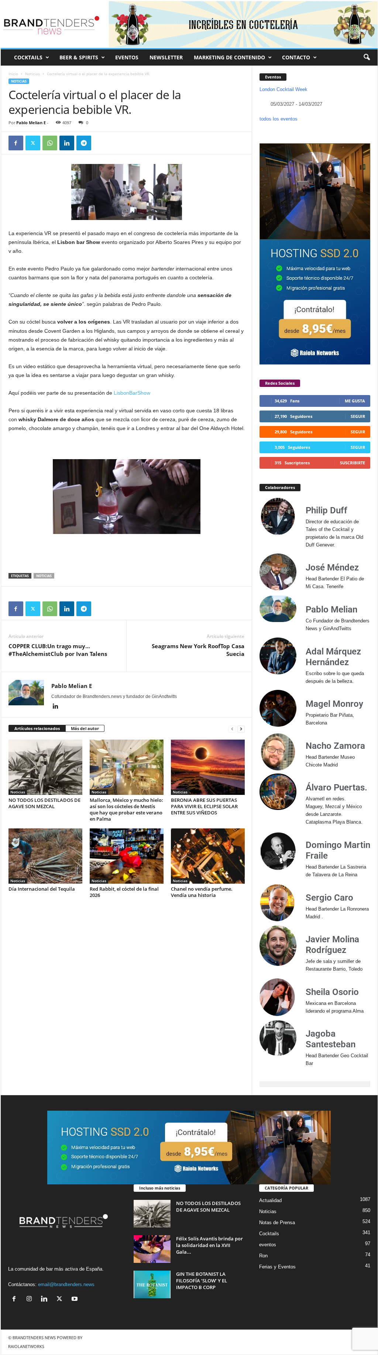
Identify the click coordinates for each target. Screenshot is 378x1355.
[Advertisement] (126, 554)
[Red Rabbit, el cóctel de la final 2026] (127, 856)
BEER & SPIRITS (78, 57)
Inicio (13, 73)
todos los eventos (279, 119)
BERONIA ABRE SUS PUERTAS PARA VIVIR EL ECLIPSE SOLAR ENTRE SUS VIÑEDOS (204, 806)
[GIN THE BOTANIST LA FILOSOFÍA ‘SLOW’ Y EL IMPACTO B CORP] (152, 1284)
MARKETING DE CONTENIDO (229, 57)
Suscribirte (352, 462)
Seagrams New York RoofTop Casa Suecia (198, 649)
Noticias (32, 73)
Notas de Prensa (277, 1222)
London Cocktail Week (283, 89)
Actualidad (270, 1200)
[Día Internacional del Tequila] (45, 856)
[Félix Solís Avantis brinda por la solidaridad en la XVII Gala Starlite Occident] (152, 1249)
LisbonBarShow (132, 393)
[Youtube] (75, 1299)
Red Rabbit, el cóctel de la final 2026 (124, 892)
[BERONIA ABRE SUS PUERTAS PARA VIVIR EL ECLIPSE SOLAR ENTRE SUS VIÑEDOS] (208, 767)
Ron (263, 1255)
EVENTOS (126, 57)
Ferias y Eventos (277, 1267)
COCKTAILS (28, 57)
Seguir (358, 416)
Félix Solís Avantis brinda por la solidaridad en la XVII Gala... (209, 1245)
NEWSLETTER (166, 57)
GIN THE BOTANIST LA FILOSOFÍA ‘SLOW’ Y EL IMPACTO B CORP (201, 1281)
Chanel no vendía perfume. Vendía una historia (202, 892)
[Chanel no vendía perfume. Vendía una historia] (208, 856)
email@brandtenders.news (66, 1284)
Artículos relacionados (37, 728)
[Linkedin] (66, 143)
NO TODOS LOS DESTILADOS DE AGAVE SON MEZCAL (44, 803)
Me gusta (355, 401)
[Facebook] (15, 143)
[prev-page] (232, 729)
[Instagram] (30, 1299)
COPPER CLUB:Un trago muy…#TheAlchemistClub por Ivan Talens (57, 649)
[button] (366, 57)
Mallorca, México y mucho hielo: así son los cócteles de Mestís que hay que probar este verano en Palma (126, 809)
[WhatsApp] (49, 143)
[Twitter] (32, 143)
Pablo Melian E (31, 122)
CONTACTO (296, 57)
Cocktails (269, 1233)
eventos (267, 1244)
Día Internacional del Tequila (41, 889)
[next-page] (241, 729)
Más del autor (85, 728)
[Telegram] (83, 143)
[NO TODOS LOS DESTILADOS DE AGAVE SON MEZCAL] (45, 767)
